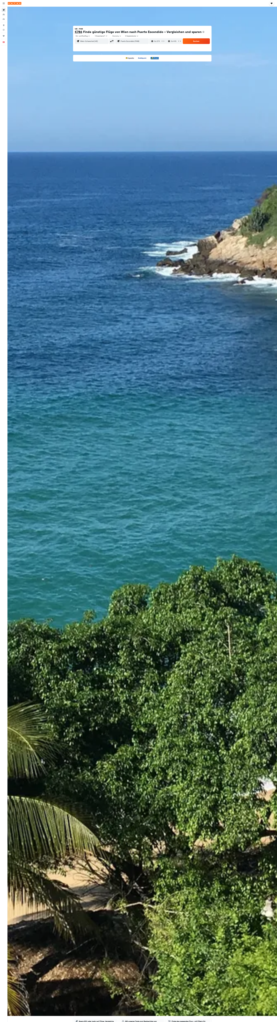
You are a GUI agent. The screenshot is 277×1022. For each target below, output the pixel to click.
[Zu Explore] (3, 25)
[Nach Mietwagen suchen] (3, 19)
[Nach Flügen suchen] (3, 10)
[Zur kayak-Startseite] (14, 3)
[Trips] (3, 36)
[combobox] (83, 36)
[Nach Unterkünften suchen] (3, 14)
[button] (3, 3)
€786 (78, 32)
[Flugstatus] (3, 30)
